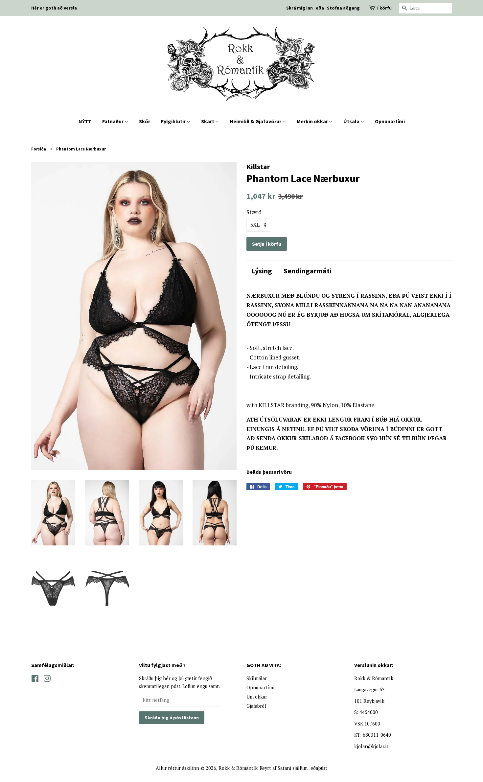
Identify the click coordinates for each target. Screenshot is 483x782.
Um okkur (256, 697)
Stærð (254, 212)
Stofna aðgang (343, 8)
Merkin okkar (313, 121)
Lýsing (261, 270)
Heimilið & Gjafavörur (256, 121)
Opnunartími (390, 121)
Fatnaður (113, 121)
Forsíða (38, 148)
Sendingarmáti (308, 270)
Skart (208, 121)
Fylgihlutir (174, 121)
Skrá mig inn (299, 8)
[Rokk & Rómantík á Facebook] (35, 680)
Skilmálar (256, 678)
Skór (144, 121)
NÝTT (85, 121)
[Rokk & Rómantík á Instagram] (47, 680)
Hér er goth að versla (54, 8)
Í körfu (384, 8)
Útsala (351, 121)
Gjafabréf (256, 706)
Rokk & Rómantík (238, 768)
